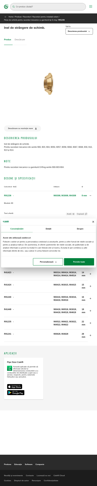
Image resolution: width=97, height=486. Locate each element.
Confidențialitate (51, 481)
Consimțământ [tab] (16, 229)
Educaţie (18, 464)
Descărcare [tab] (20, 40)
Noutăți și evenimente (13, 475)
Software (28, 464)
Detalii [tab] (48, 229)
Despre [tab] (80, 229)
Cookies (7, 481)
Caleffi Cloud (59, 475)
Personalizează (46, 262)
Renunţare (36, 481)
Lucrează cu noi (44, 475)
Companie (39, 464)
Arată (69, 214)
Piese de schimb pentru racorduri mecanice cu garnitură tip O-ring (30, 20)
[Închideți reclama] (93, 222)
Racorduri (27, 17)
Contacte (30, 475)
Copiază (80, 214)
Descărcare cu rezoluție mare (20, 128)
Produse (18, 17)
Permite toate (79, 262)
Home (11, 17)
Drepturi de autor (21, 481)
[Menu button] (90, 6)
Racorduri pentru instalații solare (45, 17)
